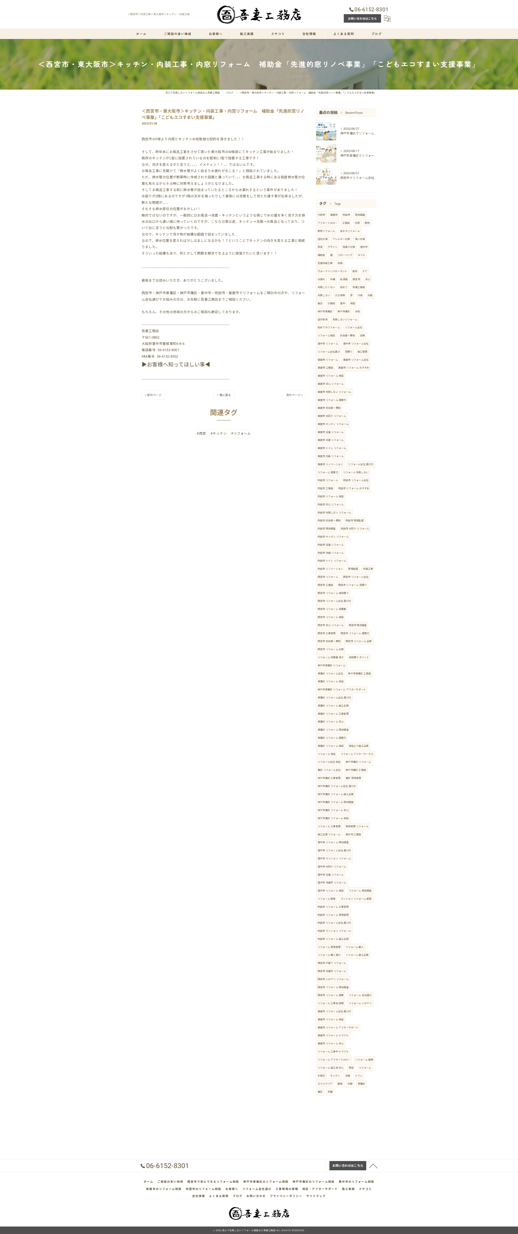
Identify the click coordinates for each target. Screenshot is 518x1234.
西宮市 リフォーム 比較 (331, 649)
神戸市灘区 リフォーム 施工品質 (335, 794)
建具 (354, 271)
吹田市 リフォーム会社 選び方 (334, 922)
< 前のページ (153, 395)
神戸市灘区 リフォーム (358, 762)
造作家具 (323, 319)
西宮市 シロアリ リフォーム (333, 979)
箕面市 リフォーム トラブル (333, 1035)
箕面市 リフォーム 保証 (331, 1019)
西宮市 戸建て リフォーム (332, 963)
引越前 (331, 303)
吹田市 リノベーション (330, 568)
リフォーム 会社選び (360, 995)
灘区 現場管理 (353, 778)
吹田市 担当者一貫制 (329, 520)
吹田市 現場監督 (355, 520)
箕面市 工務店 (325, 367)
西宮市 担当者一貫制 (329, 641)
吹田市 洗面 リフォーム (331, 552)
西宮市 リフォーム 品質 (359, 641)
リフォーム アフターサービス (357, 754)
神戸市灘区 (344, 311)
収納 (340, 263)
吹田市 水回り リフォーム (355, 528)
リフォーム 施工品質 (357, 955)
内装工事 (368, 568)
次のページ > (294, 395)
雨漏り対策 (349, 247)
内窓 (357, 223)
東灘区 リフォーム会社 (330, 673)
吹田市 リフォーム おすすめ (353, 488)
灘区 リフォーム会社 (329, 770)
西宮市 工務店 (325, 585)
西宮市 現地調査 (358, 625)
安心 (367, 279)
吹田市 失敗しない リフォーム (334, 512)
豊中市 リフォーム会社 (355, 343)
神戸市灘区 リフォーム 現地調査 (335, 802)
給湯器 (344, 279)
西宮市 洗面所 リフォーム (332, 971)
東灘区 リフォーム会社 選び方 (334, 697)
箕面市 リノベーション (330, 464)
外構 (332, 279)
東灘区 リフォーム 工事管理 (333, 713)
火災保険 (340, 295)
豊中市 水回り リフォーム (332, 866)
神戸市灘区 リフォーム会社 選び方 (337, 786)
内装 (370, 295)
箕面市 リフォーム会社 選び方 (334, 1011)
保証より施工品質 (359, 746)
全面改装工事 (325, 263)
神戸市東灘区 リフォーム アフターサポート (342, 689)
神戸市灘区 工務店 (356, 770)
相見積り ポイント (359, 657)
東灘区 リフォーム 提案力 (332, 737)
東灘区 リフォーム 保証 (331, 681)
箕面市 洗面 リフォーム (331, 440)
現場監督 (353, 568)
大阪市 (321, 214)
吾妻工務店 (358, 287)
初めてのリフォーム (329, 327)
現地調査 (360, 214)
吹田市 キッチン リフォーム (333, 536)
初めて (344, 287)
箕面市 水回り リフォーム (332, 416)
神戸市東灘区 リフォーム (331, 665)
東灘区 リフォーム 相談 (331, 746)
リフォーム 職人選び (329, 955)
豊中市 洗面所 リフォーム (332, 882)
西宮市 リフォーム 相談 (331, 617)
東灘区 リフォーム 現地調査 (333, 729)
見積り (348, 351)
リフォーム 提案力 (328, 472)
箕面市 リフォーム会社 (355, 359)
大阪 (360, 295)
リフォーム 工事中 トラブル (333, 1051)
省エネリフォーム (350, 231)
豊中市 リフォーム (328, 343)
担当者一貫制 (347, 335)
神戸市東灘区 (325, 311)
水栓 (357, 311)
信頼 (362, 335)
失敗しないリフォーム (345, 319)
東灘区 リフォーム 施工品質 (333, 705)
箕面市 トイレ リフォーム (332, 448)
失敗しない (324, 295)
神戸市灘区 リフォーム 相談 (333, 818)
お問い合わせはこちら (362, 18)
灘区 (320, 1091)
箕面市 (334, 214)
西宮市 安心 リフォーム (331, 625)
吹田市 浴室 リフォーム (331, 544)
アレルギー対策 (341, 239)
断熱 (367, 223)
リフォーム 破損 (364, 1059)
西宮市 (356, 279)
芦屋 (330, 1091)
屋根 (340, 1083)
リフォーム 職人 (355, 947)
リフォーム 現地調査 (360, 890)
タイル (361, 255)
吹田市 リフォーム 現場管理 (333, 915)
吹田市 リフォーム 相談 (331, 496)
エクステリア (325, 1083)
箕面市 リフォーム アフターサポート (338, 1027)
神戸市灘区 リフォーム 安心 (333, 810)
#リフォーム (241, 433)
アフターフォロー (327, 223)
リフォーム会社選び (329, 351)
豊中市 (364, 247)
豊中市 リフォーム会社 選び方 (334, 850)
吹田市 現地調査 (327, 528)
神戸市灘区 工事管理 (329, 778)
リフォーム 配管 (327, 898)
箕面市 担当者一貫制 (329, 408)
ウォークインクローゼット (332, 271)
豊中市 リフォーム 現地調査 (333, 842)
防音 (320, 247)
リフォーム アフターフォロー (334, 1059)
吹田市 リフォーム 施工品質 (333, 939)
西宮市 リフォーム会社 (355, 577)
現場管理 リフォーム (357, 826)
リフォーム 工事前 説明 (331, 1003)
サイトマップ (316, 1196)
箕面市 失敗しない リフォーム (334, 392)
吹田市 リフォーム (328, 480)
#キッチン (218, 433)
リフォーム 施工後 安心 (331, 1067)
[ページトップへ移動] (373, 1166)
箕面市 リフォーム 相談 (331, 375)
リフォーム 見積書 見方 (331, 657)
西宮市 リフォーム (328, 577)
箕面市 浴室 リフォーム (331, 432)
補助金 (321, 255)
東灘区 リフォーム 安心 (331, 721)
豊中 (342, 303)
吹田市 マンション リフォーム (334, 931)
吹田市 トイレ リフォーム (332, 560)
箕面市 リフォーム (328, 359)
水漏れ (321, 279)
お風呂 (321, 1075)
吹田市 (346, 214)
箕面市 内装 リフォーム (331, 456)
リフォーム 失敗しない (355, 472)
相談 (352, 303)
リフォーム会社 (353, 327)
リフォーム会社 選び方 (360, 464)
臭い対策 (360, 239)
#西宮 (201, 433)
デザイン (333, 247)
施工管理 (362, 351)
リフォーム (365, 1067)
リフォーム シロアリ (360, 1003)
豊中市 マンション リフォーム (334, 858)
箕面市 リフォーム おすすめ (353, 367)
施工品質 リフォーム (329, 834)
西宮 (351, 1067)
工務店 (346, 223)
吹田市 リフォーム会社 (355, 480)
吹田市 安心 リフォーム (331, 504)
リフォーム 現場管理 (329, 947)
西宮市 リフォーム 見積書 (332, 609)
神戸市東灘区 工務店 (359, 673)
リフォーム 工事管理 (329, 826)
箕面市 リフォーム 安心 (331, 1043)
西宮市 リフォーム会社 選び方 (334, 601)
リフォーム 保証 (327, 754)
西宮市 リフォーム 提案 (331, 995)
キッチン (335, 1075)
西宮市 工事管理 (327, 633)
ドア (364, 271)
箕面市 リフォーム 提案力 (332, 400)
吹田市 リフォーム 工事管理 (333, 906)
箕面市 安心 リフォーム (331, 383)
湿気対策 (323, 239)
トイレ (359, 1075)
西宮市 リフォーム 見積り (352, 585)
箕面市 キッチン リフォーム (333, 424)
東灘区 (361, 1083)
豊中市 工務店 (353, 834)
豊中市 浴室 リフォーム (331, 874)
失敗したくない (326, 287)
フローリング (345, 255)
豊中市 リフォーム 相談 (331, 890)
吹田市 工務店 (325, 488)
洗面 (347, 1075)
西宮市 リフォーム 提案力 (355, 633)
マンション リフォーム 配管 (356, 898)
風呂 (320, 303)
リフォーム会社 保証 (329, 762)
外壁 (350, 1083)
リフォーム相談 (326, 335)
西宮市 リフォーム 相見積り (333, 593)
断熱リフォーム (326, 231)
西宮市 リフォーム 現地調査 (333, 987)
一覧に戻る (224, 395)
